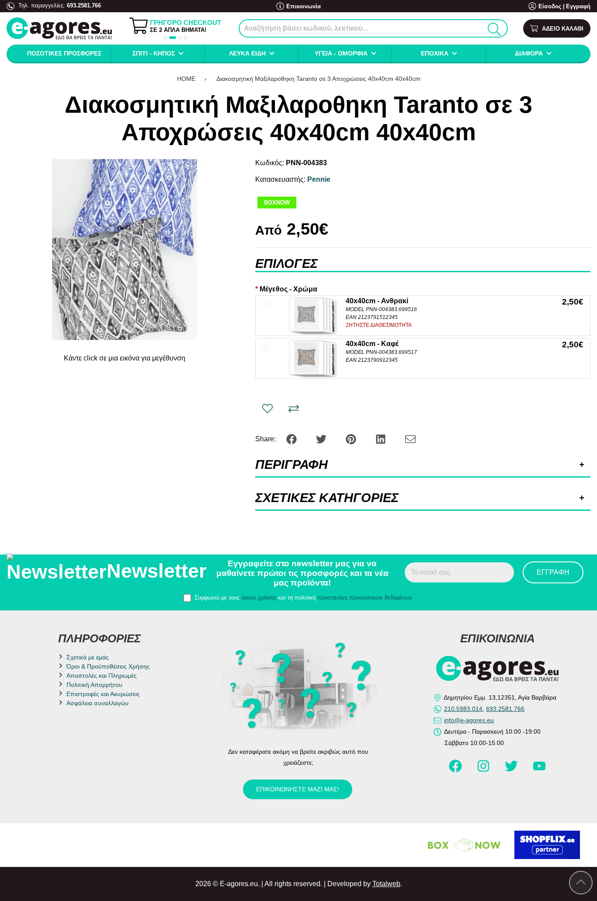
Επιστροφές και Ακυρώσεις (103, 693)
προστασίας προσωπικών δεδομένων (365, 597)
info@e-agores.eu (469, 720)
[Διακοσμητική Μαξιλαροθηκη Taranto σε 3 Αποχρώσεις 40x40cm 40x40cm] (124, 249)
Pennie (318, 179)
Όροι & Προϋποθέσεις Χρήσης (108, 666)
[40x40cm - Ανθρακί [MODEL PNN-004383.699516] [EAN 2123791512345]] (306, 314)
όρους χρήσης (258, 597)
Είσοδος (550, 6)
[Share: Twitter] (322, 438)
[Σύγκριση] (294, 408)
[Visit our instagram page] (484, 770)
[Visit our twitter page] (512, 770)
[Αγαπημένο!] (267, 408)
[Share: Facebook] (292, 438)
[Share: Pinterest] (352, 438)
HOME (186, 78)
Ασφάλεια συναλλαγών (97, 703)
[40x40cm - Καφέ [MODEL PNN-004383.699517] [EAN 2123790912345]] (306, 357)
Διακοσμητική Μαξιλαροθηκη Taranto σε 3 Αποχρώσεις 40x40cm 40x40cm (318, 78)
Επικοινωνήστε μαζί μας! (297, 789)
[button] (165, 37)
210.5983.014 (463, 708)
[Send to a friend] (410, 438)
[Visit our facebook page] (456, 770)
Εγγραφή (578, 6)
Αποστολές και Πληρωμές (101, 675)
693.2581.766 (84, 5)
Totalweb (386, 883)
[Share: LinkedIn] (381, 438)
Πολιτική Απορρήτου (94, 684)
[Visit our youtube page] (539, 770)
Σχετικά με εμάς (87, 657)
